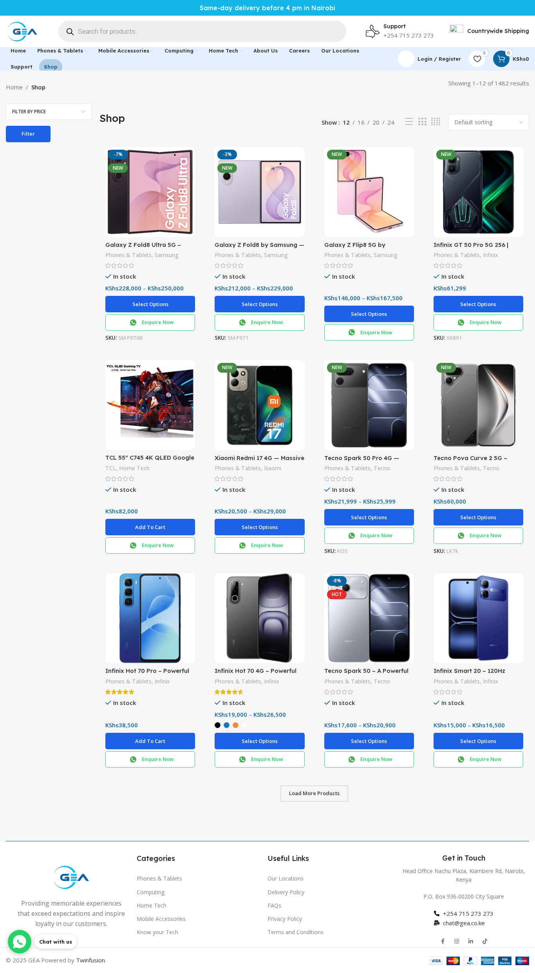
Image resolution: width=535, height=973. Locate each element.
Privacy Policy (285, 918)
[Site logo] (22, 30)
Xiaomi (272, 468)
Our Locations (286, 878)
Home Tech (134, 468)
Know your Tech (157, 932)
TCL (110, 468)
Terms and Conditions (296, 932)
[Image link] (71, 876)
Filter (28, 133)
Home (14, 87)
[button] (150, 527)
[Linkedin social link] (471, 941)
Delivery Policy (286, 892)
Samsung (167, 255)
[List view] (409, 121)
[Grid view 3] (422, 121)
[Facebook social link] (442, 941)
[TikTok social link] (485, 941)
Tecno (382, 468)
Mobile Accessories (161, 918)
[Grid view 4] (435, 121)
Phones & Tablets (128, 255)
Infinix (490, 255)
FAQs (274, 905)
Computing (150, 892)
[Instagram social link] (457, 941)
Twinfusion (90, 960)
